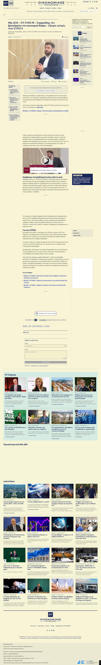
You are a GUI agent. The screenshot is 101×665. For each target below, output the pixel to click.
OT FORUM (12, 19)
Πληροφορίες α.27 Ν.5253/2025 (63, 625)
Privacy (47, 625)
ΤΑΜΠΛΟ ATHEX (76, 235)
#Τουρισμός (59, 11)
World (59, 8)
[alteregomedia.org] (81, 663)
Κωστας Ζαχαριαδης (37, 326)
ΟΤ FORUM (46, 326)
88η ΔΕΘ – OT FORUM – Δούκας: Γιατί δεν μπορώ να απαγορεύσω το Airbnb (45, 111)
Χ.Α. (4, 14)
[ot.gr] (51, 5)
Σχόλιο (26, 349)
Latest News (9, 481)
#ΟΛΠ (45, 11)
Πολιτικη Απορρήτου (44, 365)
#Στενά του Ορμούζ (38, 11)
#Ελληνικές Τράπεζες (68, 11)
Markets (42, 8)
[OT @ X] (92, 1)
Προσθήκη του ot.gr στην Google (47, 90)
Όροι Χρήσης (34, 365)
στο (42, 320)
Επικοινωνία (33, 625)
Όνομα (26, 343)
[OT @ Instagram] (94, 1)
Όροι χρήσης (41, 625)
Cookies (52, 625)
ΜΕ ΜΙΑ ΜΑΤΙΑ (76, 233)
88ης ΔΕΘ (40, 107)
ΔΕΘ (30, 326)
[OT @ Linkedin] (97, 1)
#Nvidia (53, 11)
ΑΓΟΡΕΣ (75, 230)
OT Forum (85, 1)
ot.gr (9, 19)
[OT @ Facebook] (90, 1)
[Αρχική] (8, 3)
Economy (54, 8)
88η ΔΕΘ (16, 19)
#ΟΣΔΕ (49, 11)
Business (48, 8)
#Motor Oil (29, 11)
